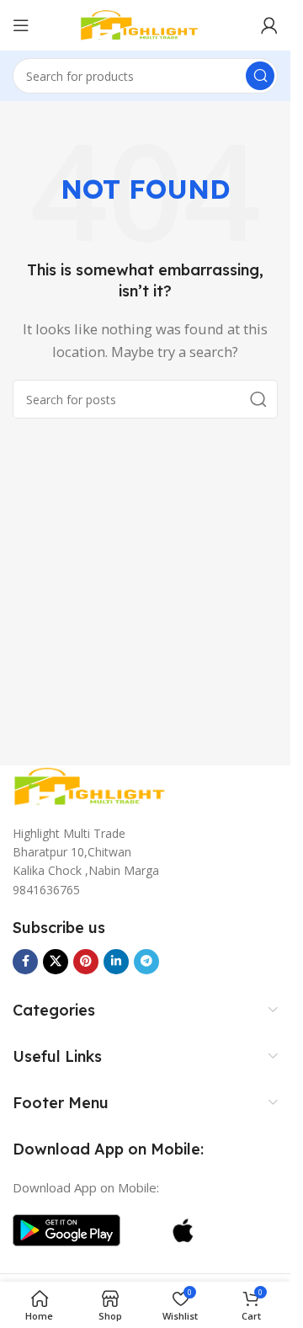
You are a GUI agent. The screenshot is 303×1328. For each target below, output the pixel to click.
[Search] (260, 75)
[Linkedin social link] (116, 961)
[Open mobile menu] (21, 25)
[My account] (269, 25)
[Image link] (97, 784)
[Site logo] (145, 23)
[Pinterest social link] (85, 961)
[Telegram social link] (146, 961)
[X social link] (55, 961)
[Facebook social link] (25, 961)
